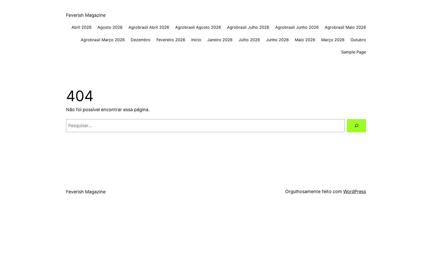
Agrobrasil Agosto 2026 (198, 27)
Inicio (196, 39)
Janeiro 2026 (219, 39)
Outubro (358, 39)
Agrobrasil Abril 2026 (148, 27)
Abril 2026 (82, 27)
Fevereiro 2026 (170, 39)
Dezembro (140, 39)
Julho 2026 (249, 39)
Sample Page (353, 51)
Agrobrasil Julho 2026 (248, 27)
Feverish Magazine (86, 15)
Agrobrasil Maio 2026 (345, 27)
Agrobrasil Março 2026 (103, 39)
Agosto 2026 (110, 27)
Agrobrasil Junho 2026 (297, 27)
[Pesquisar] (356, 125)
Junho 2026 (277, 39)
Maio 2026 (305, 39)
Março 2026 (332, 39)
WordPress (354, 191)
